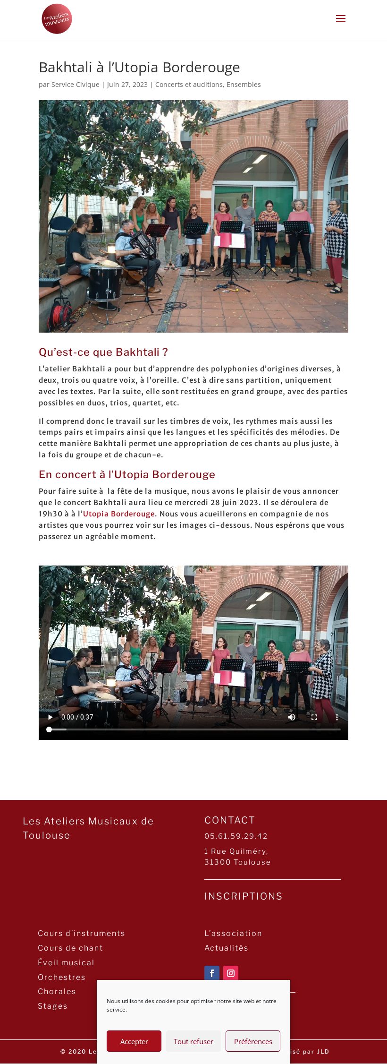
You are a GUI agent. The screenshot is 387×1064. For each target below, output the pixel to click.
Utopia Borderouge (119, 513)
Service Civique (75, 84)
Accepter (134, 1041)
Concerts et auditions (189, 84)
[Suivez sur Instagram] (230, 973)
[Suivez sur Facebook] (211, 973)
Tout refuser (193, 1041)
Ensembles (244, 84)
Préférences (253, 1041)
